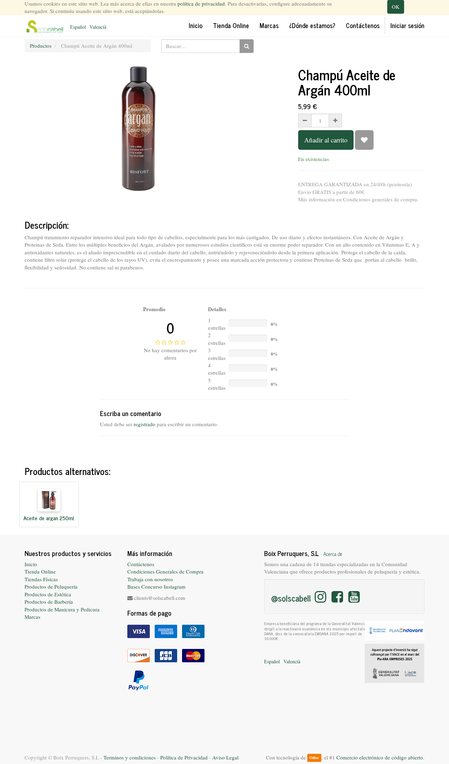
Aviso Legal (225, 757)
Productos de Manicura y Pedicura (62, 609)
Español (78, 27)
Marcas (32, 616)
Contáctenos (140, 564)
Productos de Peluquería (51, 586)
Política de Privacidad (184, 757)
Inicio (31, 564)
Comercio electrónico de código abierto (379, 757)
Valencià (97, 27)
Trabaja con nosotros (150, 579)
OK (396, 6)
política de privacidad (201, 3)
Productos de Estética (48, 594)
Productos (41, 45)
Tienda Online (40, 571)
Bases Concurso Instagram (156, 586)
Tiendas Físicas (41, 579)
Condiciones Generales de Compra (165, 571)
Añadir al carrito (326, 139)
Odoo (314, 758)
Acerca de (332, 554)
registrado (144, 424)
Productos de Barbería (49, 601)
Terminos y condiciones (129, 757)
